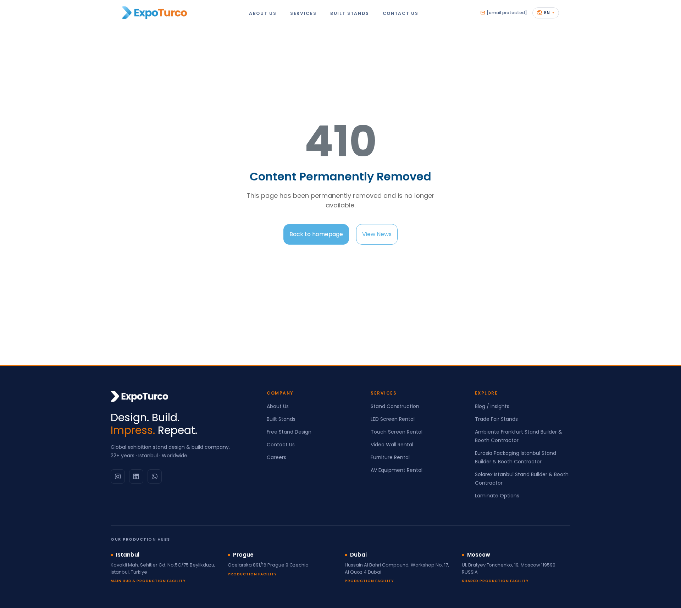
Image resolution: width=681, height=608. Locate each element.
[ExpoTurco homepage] (154, 12)
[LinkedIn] (136, 476)
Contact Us (281, 444)
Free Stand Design (289, 431)
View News (377, 234)
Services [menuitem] (303, 13)
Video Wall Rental (392, 444)
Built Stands (281, 419)
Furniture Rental (390, 457)
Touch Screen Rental (396, 431)
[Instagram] (118, 476)
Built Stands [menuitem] (349, 13)
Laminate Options (497, 495)
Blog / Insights (492, 406)
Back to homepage (316, 234)
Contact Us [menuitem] (401, 13)
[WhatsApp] (155, 476)
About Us (278, 406)
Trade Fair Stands (496, 419)
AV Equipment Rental (396, 470)
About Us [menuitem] (263, 13)
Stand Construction (395, 406)
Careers (276, 457)
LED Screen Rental (393, 419)
